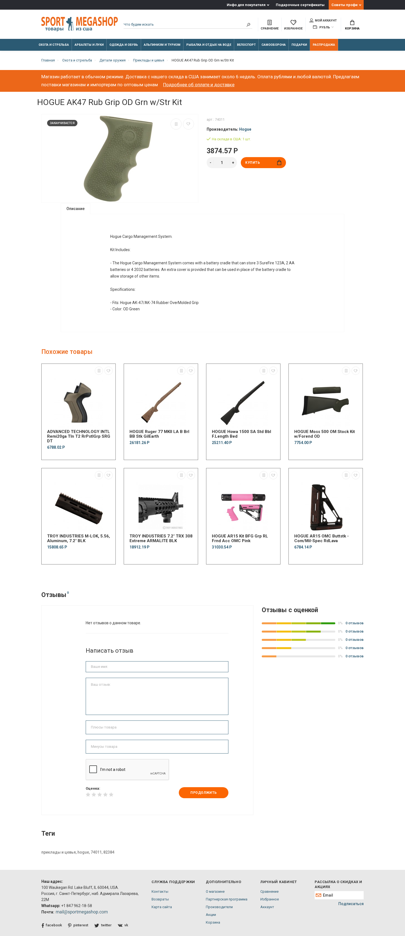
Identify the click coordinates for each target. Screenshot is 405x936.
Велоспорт (246, 45)
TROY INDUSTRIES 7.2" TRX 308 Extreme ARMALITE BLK (161, 538)
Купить (252, 163)
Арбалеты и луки (89, 45)
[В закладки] (188, 124)
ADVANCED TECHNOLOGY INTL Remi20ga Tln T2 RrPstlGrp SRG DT (78, 436)
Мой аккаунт (326, 20)
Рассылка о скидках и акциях (338, 884)
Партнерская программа (226, 899)
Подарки (299, 45)
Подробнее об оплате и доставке (198, 84)
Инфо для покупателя (246, 5)
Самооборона (273, 45)
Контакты (160, 891)
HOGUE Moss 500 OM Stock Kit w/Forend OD (324, 434)
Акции (211, 915)
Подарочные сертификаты (300, 5)
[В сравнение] (176, 124)
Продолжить (203, 793)
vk (126, 925)
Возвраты (160, 899)
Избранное (269, 899)
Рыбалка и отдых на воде (208, 45)
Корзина (352, 28)
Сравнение (269, 891)
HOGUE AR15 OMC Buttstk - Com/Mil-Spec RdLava (321, 538)
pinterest (80, 925)
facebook (54, 925)
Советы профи (344, 5)
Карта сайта (162, 907)
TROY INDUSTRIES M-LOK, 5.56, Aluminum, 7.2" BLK (78, 538)
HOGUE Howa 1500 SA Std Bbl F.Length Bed (241, 434)
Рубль (324, 27)
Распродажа (324, 45)
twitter (106, 925)
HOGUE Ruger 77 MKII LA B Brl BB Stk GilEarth (159, 434)
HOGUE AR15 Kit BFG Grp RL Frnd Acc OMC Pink (240, 538)
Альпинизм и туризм (162, 45)
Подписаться (351, 904)
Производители (219, 907)
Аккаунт (267, 907)
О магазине (215, 891)
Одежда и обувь (123, 45)
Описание (75, 208)
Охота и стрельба (54, 45)
